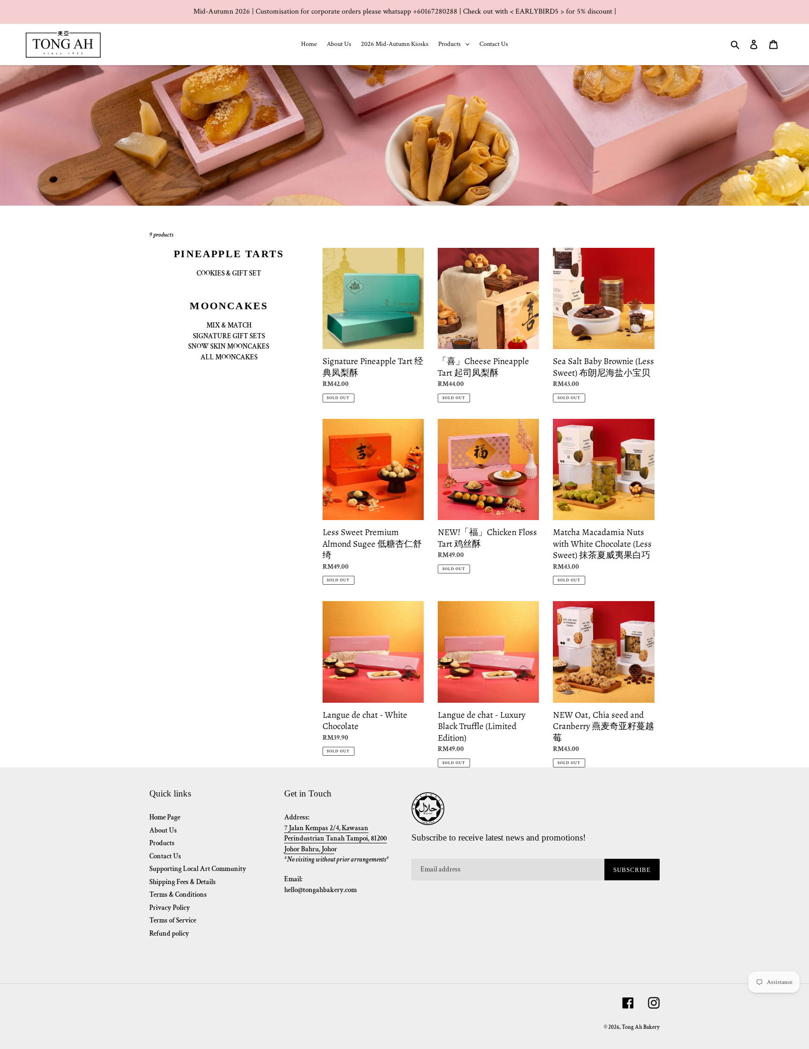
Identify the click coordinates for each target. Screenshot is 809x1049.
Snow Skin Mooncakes (228, 346)
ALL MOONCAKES (228, 357)
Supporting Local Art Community (197, 868)
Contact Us (165, 856)
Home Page (164, 817)
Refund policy (169, 933)
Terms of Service (172, 920)
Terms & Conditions (178, 894)
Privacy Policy (169, 907)
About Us (163, 830)
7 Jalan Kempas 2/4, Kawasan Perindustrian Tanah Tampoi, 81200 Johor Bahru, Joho (335, 839)
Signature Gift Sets (229, 336)
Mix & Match (228, 325)
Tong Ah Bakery (641, 1027)
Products (162, 843)
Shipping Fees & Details (182, 882)
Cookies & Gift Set (229, 273)
